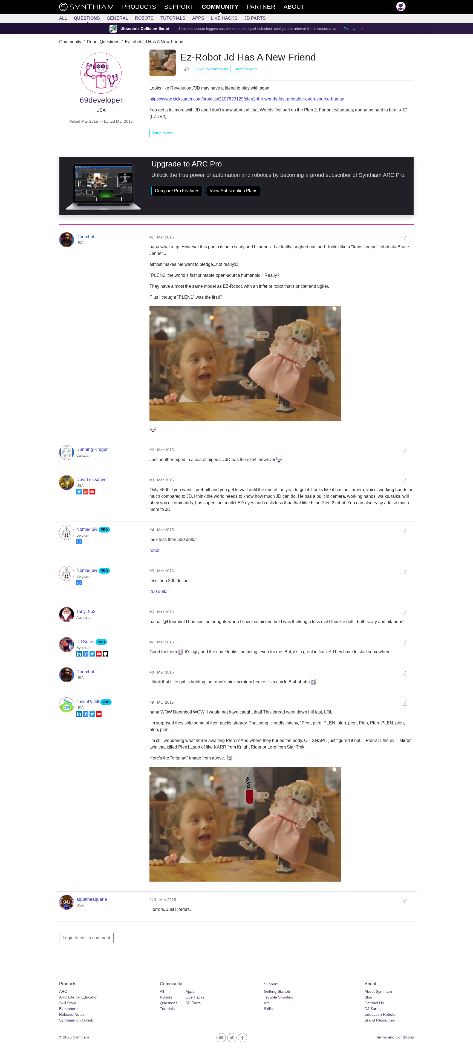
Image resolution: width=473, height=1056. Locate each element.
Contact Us (374, 1003)
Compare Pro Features (177, 190)
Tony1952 (86, 611)
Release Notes (72, 1014)
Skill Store (67, 1003)
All (63, 18)
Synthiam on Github (76, 1020)
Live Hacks (224, 18)
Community (70, 41)
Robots (144, 18)
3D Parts (255, 18)
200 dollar (159, 591)
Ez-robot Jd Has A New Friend (154, 41)
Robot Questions (103, 41)
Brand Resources (380, 1020)
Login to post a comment (86, 938)
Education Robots (380, 1014)
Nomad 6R (87, 529)
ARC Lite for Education (79, 997)
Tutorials (172, 18)
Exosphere (68, 1008)
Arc (267, 1003)
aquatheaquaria (91, 899)
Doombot (85, 236)
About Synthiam (378, 991)
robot (154, 550)
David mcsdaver (92, 479)
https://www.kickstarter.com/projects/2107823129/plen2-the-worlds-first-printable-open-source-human (246, 99)
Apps (198, 18)
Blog (368, 997)
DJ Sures (86, 641)
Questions (87, 18)
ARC (63, 991)
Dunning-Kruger (92, 449)
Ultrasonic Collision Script (144, 29)
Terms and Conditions (395, 1037)
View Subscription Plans (233, 190)
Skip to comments (212, 69)
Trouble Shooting (278, 997)
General (117, 18)
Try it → (350, 29)
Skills (268, 1008)
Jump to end (246, 69)
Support (271, 984)
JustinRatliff (88, 702)
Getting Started (277, 991)
